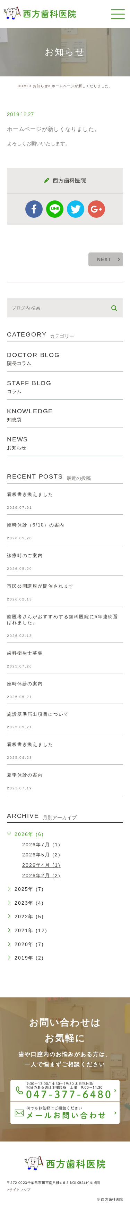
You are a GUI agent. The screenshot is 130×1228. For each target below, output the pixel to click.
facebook (34, 209)
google (96, 209)
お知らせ (40, 86)
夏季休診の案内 (25, 775)
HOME (23, 86)
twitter (75, 209)
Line (54, 209)
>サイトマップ (19, 1190)
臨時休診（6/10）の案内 (35, 525)
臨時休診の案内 (25, 683)
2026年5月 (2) (41, 854)
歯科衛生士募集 (25, 653)
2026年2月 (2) (41, 875)
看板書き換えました (30, 494)
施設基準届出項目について (38, 714)
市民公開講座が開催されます (40, 586)
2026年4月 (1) (41, 865)
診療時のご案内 (25, 555)
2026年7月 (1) (41, 844)
